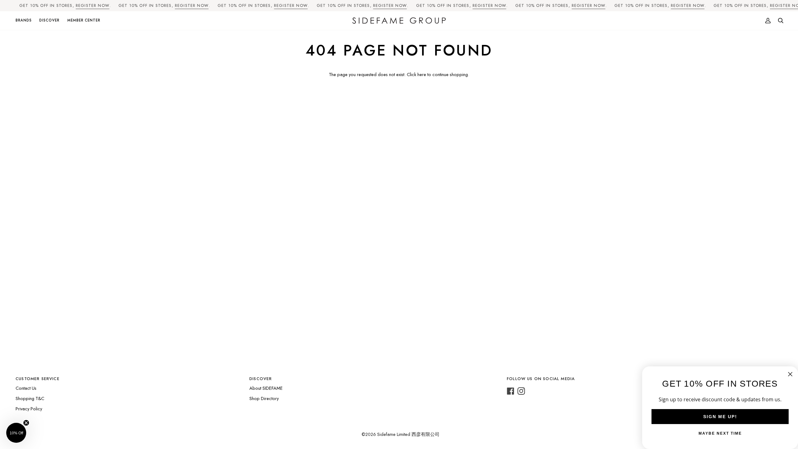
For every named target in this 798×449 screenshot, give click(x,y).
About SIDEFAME (266, 388)
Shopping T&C (30, 398)
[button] (26, 20)
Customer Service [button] (38, 379)
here (421, 74)
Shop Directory (264, 398)
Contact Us (26, 388)
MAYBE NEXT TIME (720, 433)
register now (92, 5)
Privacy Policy (29, 408)
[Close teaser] (26, 423)
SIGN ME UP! (720, 416)
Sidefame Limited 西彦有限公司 (408, 434)
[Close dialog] (790, 374)
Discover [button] (260, 379)
